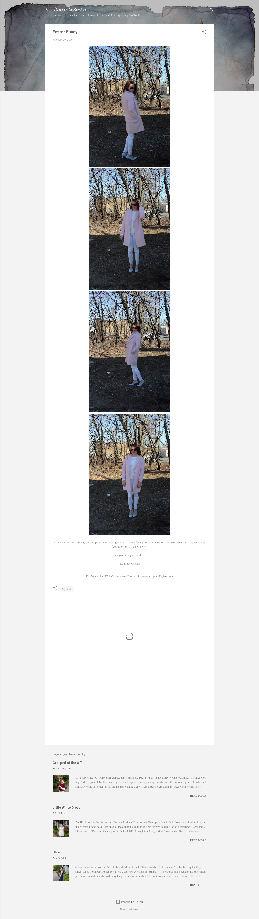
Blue (56, 852)
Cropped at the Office (69, 763)
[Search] (211, 10)
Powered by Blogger (131, 901)
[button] (204, 32)
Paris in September (70, 9)
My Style (67, 589)
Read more (198, 795)
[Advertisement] (129, 710)
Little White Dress (66, 807)
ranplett (136, 909)
